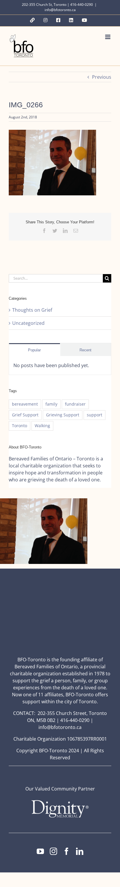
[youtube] (40, 851)
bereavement (25, 404)
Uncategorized (28, 323)
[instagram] (53, 851)
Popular (34, 350)
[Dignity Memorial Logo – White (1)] (60, 802)
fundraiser (75, 404)
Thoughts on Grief (32, 310)
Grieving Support (62, 415)
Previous (101, 77)
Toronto (19, 425)
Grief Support (25, 415)
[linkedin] (79, 851)
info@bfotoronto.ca (60, 9)
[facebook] (66, 851)
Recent (85, 350)
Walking (42, 425)
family (51, 404)
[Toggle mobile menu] (108, 37)
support (94, 415)
